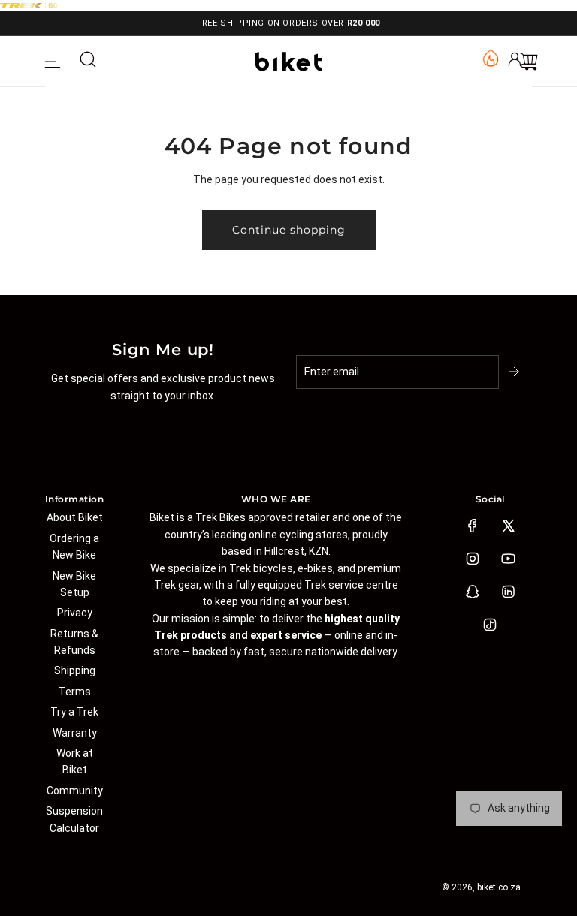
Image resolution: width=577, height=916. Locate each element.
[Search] (87, 61)
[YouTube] (507, 558)
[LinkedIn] (507, 591)
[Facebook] (472, 525)
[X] (507, 525)
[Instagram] (472, 558)
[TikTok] (489, 624)
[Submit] (515, 371)
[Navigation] (52, 61)
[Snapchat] (472, 591)
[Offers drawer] (489, 57)
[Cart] (528, 62)
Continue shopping (289, 230)
